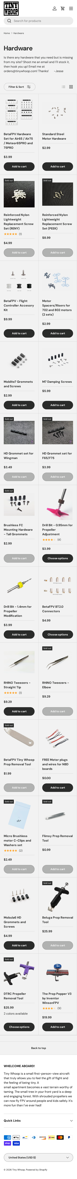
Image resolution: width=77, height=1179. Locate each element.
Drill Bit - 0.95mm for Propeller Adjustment (57, 529)
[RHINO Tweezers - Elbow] (57, 662)
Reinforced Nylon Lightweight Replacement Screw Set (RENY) (18, 221)
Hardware (18, 33)
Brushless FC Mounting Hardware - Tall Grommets (18, 529)
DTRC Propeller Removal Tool (15, 996)
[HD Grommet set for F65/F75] (57, 432)
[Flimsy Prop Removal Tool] (57, 815)
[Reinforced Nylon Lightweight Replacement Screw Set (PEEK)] (57, 194)
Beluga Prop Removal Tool (57, 920)
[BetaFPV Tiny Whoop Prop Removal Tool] (19, 739)
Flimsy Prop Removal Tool (57, 838)
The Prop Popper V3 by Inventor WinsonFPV (57, 998)
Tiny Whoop (18, 1169)
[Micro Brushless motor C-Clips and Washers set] (19, 815)
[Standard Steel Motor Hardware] (57, 113)
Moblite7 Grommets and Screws (18, 384)
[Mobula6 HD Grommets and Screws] (19, 896)
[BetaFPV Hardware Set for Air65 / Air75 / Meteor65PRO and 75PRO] (19, 113)
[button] (63, 8)
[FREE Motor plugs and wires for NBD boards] (57, 739)
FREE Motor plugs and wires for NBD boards (55, 764)
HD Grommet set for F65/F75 (57, 455)
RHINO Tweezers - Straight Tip (17, 685)
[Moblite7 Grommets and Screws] (19, 361)
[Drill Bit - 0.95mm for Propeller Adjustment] (57, 504)
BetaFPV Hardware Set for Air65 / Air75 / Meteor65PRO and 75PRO (18, 141)
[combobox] (38, 21)
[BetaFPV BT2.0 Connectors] (57, 585)
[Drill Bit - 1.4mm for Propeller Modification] (19, 585)
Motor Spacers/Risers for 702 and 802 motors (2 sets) (57, 308)
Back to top (38, 1048)
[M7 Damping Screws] (57, 361)
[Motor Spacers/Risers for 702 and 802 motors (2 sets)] (57, 280)
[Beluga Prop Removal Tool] (57, 896)
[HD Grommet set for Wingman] (19, 432)
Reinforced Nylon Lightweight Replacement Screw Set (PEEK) (57, 221)
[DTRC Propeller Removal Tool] (19, 973)
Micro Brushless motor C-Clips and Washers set (17, 840)
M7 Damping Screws (57, 382)
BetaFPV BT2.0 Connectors (52, 609)
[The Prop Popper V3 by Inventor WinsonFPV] (57, 973)
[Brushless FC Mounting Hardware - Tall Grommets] (19, 504)
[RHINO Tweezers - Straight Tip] (19, 662)
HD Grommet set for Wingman (18, 455)
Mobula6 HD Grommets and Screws (15, 922)
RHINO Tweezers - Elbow (55, 685)
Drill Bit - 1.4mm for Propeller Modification (18, 611)
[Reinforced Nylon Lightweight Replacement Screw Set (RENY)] (19, 194)
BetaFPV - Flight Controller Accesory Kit (19, 305)
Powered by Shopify (36, 1169)
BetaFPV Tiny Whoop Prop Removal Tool (19, 762)
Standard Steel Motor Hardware (54, 136)
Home (7, 33)
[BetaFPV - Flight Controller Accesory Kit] (19, 280)
